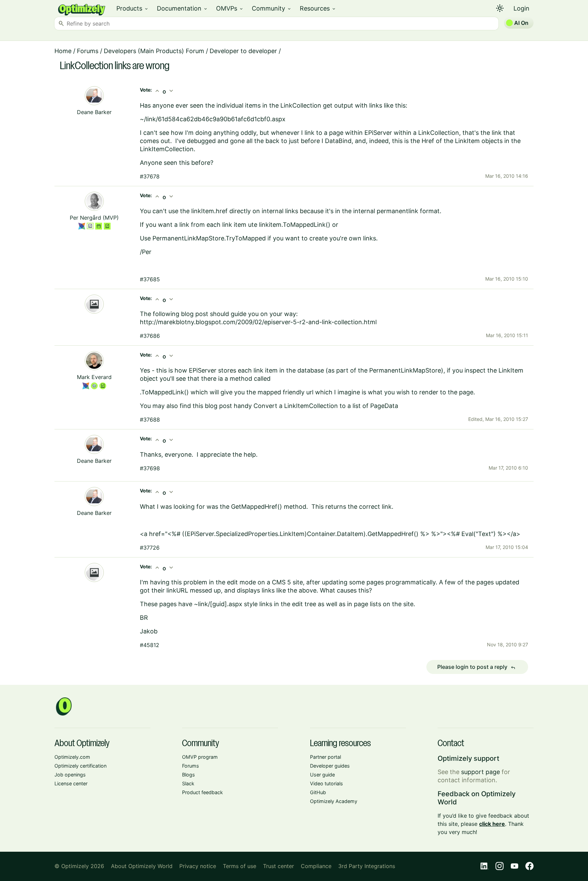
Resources (318, 8)
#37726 (150, 547)
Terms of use (239, 866)
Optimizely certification (80, 766)
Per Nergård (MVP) (94, 217)
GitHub (318, 792)
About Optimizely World (142, 866)
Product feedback (202, 792)
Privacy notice (197, 866)
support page (480, 771)
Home (62, 50)
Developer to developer (243, 50)
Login (521, 8)
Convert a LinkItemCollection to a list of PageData (326, 405)
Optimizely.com (72, 757)
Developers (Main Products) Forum (154, 50)
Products (132, 8)
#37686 (150, 335)
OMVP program (200, 757)
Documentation (182, 8)
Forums (87, 50)
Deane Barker (94, 112)
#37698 (150, 468)
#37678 (150, 176)
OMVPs (230, 8)
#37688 (150, 419)
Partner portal (325, 757)
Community (272, 8)
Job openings (70, 774)
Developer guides (330, 766)
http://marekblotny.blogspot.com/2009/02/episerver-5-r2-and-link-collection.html (258, 322)
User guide (322, 774)
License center (70, 783)
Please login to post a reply (476, 667)
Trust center (278, 866)
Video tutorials (326, 783)
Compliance (316, 866)
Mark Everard (94, 377)
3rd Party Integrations (366, 866)
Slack (188, 783)
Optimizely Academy (333, 801)
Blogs (188, 774)
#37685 (150, 279)
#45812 (149, 645)
